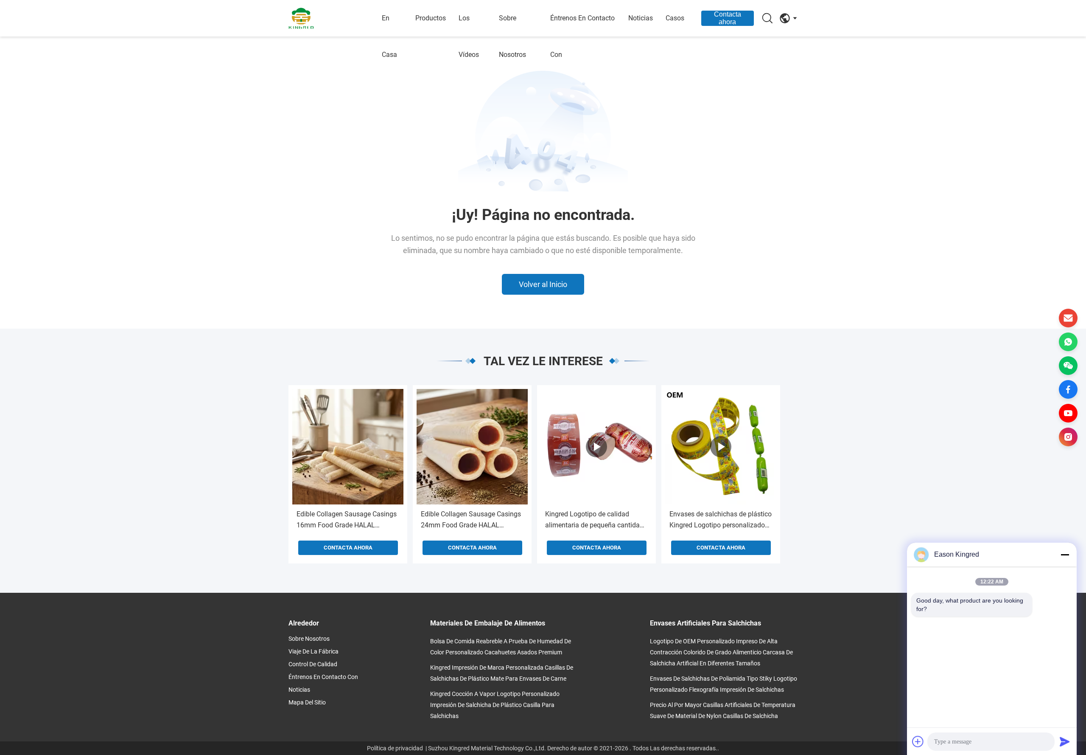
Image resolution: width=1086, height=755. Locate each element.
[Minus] (1065, 554)
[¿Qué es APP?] (1068, 341)
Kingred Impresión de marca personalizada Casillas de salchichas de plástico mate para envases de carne (501, 673)
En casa (389, 36)
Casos (675, 18)
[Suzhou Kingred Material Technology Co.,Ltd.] (335, 18)
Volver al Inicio (543, 284)
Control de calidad (312, 664)
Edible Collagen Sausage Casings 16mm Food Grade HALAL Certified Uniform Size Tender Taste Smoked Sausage (347, 520)
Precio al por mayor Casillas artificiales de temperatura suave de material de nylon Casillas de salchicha (722, 710)
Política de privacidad (395, 748)
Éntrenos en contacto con (582, 36)
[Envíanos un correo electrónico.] (1068, 318)
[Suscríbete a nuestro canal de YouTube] (1068, 413)
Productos (430, 18)
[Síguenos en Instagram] (1068, 437)
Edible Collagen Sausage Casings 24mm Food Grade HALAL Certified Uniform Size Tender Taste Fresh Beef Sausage (471, 520)
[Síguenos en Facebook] (1068, 389)
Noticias (640, 18)
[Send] (1065, 741)
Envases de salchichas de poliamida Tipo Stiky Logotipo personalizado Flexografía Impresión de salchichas (723, 684)
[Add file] (918, 741)
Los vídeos (469, 36)
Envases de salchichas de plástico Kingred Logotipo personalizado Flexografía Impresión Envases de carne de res (720, 520)
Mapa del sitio (307, 702)
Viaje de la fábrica (313, 651)
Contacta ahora (727, 18)
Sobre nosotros (512, 36)
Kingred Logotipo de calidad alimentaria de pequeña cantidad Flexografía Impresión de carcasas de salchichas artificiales (596, 520)
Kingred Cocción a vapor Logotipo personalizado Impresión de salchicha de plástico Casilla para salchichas (495, 704)
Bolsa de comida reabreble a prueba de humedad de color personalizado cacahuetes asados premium (500, 647)
